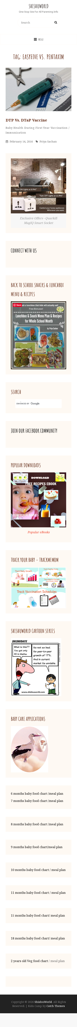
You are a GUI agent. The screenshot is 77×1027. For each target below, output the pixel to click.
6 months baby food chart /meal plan (37, 794)
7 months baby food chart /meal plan (37, 801)
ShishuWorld (39, 6)
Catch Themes (56, 1006)
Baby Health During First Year (28, 128)
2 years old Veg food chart (29, 961)
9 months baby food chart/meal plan (36, 847)
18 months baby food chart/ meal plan (38, 938)
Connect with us (24, 250)
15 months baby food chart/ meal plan (38, 915)
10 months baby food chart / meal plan (38, 870)
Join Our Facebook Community (34, 430)
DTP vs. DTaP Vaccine (26, 120)
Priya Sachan (48, 141)
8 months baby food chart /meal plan (37, 824)
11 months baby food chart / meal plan (38, 893)
